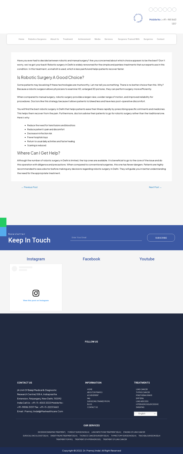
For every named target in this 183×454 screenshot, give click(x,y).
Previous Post (29, 187)
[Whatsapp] (165, 10)
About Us (54, 39)
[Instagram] (170, 10)
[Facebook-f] (87, 350)
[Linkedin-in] (104, 350)
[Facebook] (156, 10)
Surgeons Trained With (129, 39)
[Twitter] (151, 10)
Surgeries (148, 39)
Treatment (68, 39)
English (141, 413)
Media (97, 39)
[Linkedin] (174, 10)
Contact (160, 39)
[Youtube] (160, 10)
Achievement (84, 39)
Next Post (155, 187)
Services (108, 39)
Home (21, 39)
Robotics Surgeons (37, 39)
